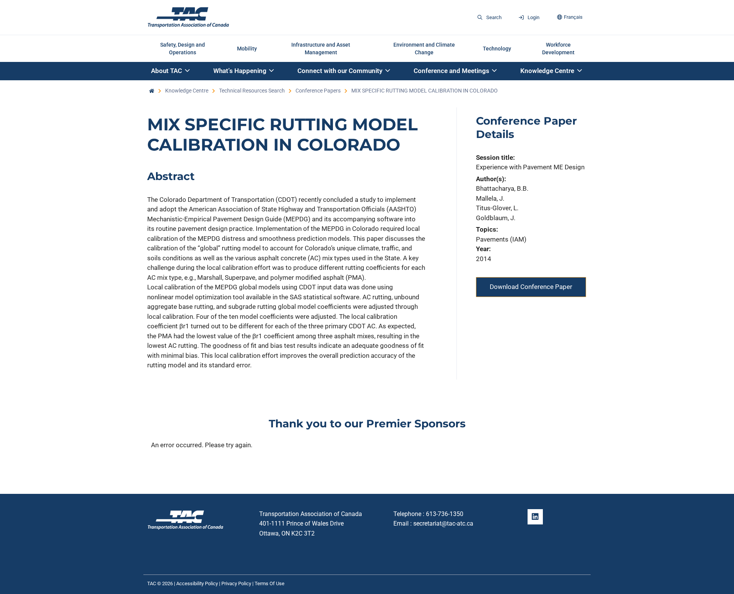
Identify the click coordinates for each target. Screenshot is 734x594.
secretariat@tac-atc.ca (443, 523)
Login (533, 17)
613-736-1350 (444, 514)
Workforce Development (558, 48)
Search (494, 17)
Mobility (247, 48)
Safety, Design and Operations (182, 48)
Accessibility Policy (197, 583)
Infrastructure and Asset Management (320, 48)
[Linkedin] (535, 516)
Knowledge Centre (186, 91)
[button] (170, 71)
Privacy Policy (236, 583)
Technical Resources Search (252, 91)
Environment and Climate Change (424, 48)
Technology (497, 48)
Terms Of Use (269, 583)
